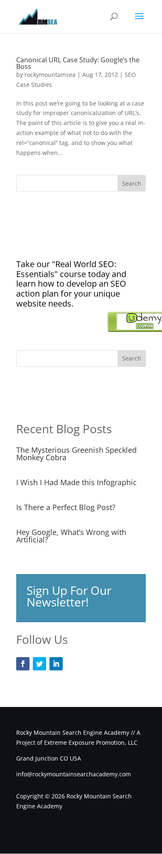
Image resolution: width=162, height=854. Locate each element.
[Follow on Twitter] (39, 663)
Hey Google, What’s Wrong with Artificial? (71, 536)
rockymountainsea (50, 75)
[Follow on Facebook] (22, 663)
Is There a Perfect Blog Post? (65, 507)
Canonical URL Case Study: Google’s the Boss (78, 63)
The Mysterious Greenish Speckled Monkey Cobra (76, 453)
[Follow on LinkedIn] (56, 663)
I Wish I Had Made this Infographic (76, 482)
